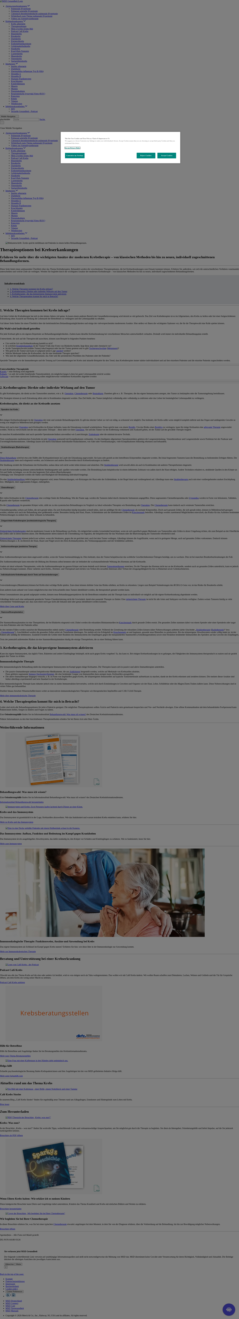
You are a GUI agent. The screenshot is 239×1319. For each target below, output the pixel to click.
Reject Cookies (145, 155)
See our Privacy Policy (72, 148)
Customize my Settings (74, 155)
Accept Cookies (166, 155)
